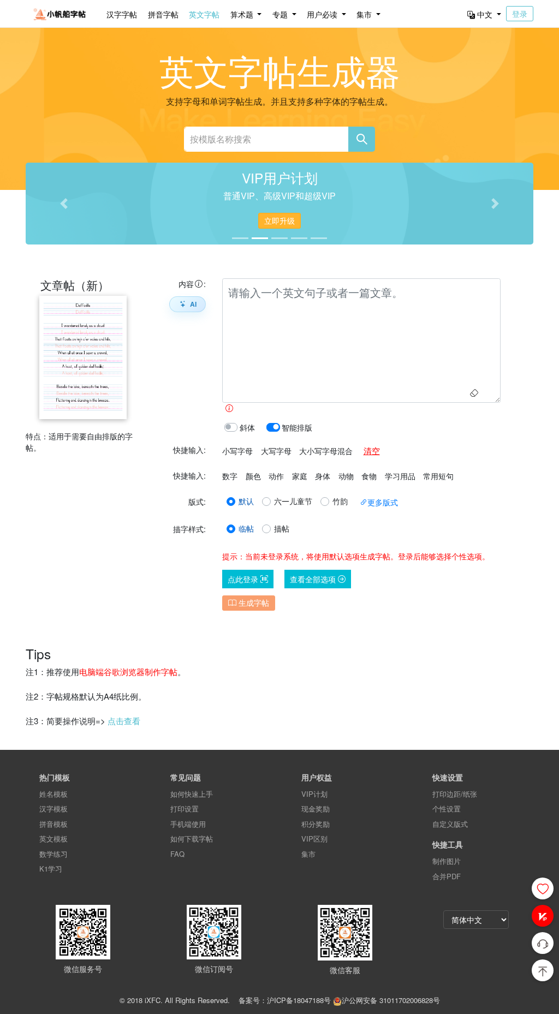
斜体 (247, 427)
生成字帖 (252, 602)
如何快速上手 (191, 794)
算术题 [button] (242, 14)
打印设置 (184, 808)
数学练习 (53, 854)
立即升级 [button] (279, 220)
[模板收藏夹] (543, 888)
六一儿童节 (293, 501)
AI (193, 304)
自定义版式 (450, 824)
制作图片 (446, 861)
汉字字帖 (121, 14)
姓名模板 (53, 794)
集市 (308, 854)
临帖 (246, 528)
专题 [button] (281, 14)
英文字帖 (204, 14)
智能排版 (297, 427)
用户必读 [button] (323, 14)
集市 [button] (365, 14)
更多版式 (382, 502)
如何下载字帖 (191, 838)
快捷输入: (189, 449)
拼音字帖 (163, 14)
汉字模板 (53, 808)
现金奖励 (315, 808)
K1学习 (50, 868)
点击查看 (124, 720)
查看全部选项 (314, 579)
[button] (543, 916)
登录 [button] (519, 13)
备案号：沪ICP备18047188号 (285, 1000)
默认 (246, 501)
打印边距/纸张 (454, 794)
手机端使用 (188, 824)
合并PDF (446, 876)
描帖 (281, 528)
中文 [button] (485, 14)
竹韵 (340, 501)
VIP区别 (314, 838)
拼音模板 (53, 824)
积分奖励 (315, 824)
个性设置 (446, 808)
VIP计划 (314, 794)
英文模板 (53, 838)
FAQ (177, 854)
